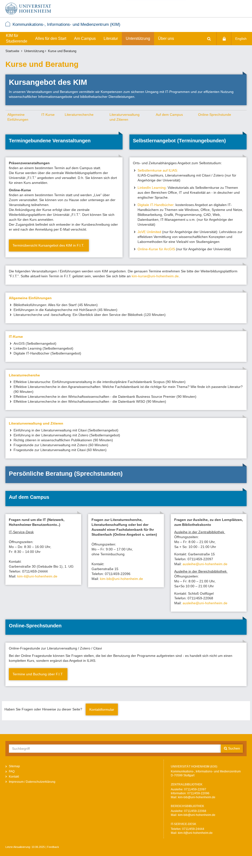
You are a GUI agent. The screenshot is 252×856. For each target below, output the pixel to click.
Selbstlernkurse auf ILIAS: (159, 170)
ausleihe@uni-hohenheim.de (205, 564)
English (241, 39)
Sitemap (14, 766)
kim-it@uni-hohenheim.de (37, 576)
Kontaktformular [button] (101, 709)
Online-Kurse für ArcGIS (156, 249)
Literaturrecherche (79, 115)
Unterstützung (138, 38)
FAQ (12, 771)
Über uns (166, 38)
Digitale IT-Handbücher (155, 205)
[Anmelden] (224, 38)
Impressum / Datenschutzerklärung (32, 781)
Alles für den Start (50, 38)
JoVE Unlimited (149, 232)
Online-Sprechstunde (214, 115)
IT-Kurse (48, 115)
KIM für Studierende (16, 38)
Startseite (12, 51)
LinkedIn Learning (152, 188)
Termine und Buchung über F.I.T (38, 674)
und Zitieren (119, 119)
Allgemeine (16, 115)
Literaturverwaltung (125, 115)
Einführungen (17, 119)
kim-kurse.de (155, 276)
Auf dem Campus (169, 115)
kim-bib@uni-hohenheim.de (121, 579)
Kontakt (14, 776)
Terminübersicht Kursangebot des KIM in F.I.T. (49, 245)
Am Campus (85, 38)
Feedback (53, 846)
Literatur (111, 38)
